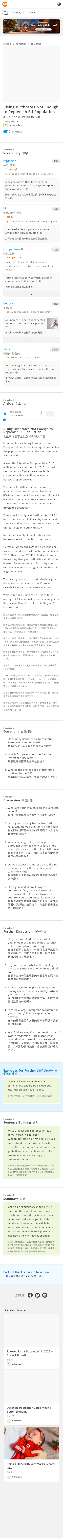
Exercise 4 (8, 796)
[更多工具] (58, 413)
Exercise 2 (8, 400)
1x (50, 413)
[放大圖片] (31, 74)
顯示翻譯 (17, 131)
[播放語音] (27, 189)
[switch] (6, 131)
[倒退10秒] (41, 413)
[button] (31, 294)
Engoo (7, 43)
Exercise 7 (8, 1195)
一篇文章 (8, 1275)
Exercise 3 (8, 727)
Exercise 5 (8, 928)
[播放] (5, 413)
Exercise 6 (8, 1118)
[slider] (4, 419)
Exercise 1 (8, 149)
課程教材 (32, 12)
